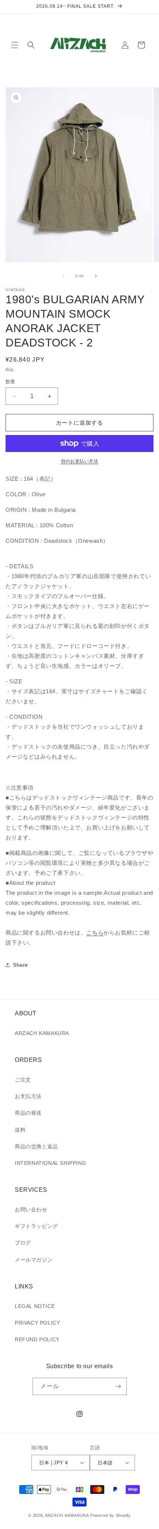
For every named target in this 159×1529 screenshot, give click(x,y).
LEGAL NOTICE (35, 1306)
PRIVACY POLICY (37, 1323)
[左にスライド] (63, 276)
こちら (95, 932)
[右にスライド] (96, 276)
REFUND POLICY (37, 1339)
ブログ (23, 1243)
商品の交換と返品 (36, 1146)
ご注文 (23, 1080)
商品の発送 (28, 1113)
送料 (20, 1130)
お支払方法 (28, 1096)
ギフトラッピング (36, 1226)
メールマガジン (34, 1260)
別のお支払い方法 (79, 461)
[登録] (118, 1386)
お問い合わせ (31, 1209)
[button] (15, 45)
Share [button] (20, 965)
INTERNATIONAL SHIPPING (50, 1163)
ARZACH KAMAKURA (42, 1033)
